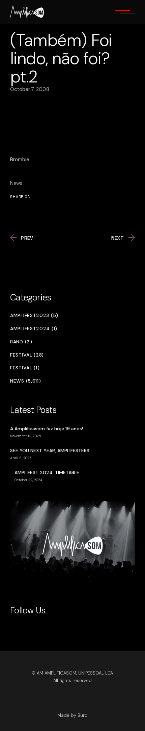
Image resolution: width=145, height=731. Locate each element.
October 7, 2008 (29, 89)
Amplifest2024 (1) (33, 329)
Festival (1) (24, 368)
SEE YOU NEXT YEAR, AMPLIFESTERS (49, 450)
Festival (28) (27, 355)
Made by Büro (72, 715)
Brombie (19, 159)
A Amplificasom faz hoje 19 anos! (46, 428)
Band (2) (21, 342)
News (16, 183)
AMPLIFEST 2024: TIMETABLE (46, 472)
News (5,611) (25, 381)
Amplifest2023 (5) (34, 315)
